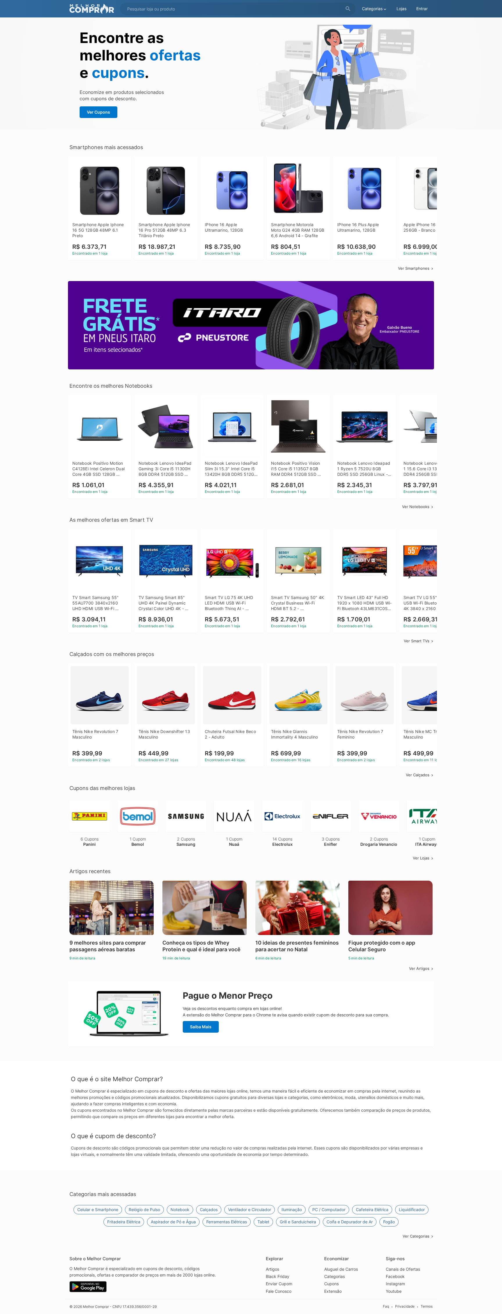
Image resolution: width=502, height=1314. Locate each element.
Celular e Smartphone (97, 1209)
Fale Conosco (278, 1291)
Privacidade (405, 1306)
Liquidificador (412, 1209)
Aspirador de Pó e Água (173, 1221)
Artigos (272, 1269)
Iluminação (292, 1209)
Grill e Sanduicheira (298, 1221)
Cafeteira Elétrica (372, 1209)
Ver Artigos (419, 968)
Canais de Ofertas (403, 1269)
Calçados (209, 1209)
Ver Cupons (98, 112)
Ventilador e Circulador (249, 1209)
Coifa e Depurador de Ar (350, 1221)
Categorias (334, 1276)
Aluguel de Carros (341, 1269)
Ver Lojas (421, 858)
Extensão (333, 1291)
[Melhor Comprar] (93, 9)
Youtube (393, 1291)
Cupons (331, 1283)
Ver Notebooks (415, 506)
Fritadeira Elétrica (123, 1221)
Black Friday (277, 1276)
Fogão (389, 1221)
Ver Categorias (416, 1236)
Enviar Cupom (279, 1283)
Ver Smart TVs (416, 641)
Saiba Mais (200, 1026)
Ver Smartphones (413, 268)
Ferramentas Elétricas (226, 1221)
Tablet (263, 1221)
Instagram (395, 1283)
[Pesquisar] (348, 9)
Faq (386, 1306)
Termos (427, 1306)
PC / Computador (328, 1209)
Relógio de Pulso (144, 1209)
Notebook (180, 1209)
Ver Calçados (417, 775)
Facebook (395, 1276)
